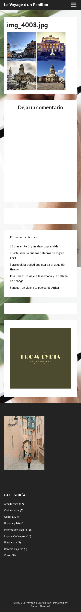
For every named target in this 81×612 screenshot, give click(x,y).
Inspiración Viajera (15, 536)
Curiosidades (11, 510)
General (9, 516)
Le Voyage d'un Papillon (26, 4)
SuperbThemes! (40, 606)
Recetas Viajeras (13, 549)
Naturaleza (10, 542)
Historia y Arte (12, 523)
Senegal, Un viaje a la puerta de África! (35, 287)
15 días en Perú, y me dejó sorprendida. (34, 246)
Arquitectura (11, 504)
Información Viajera (15, 529)
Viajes (7, 555)
